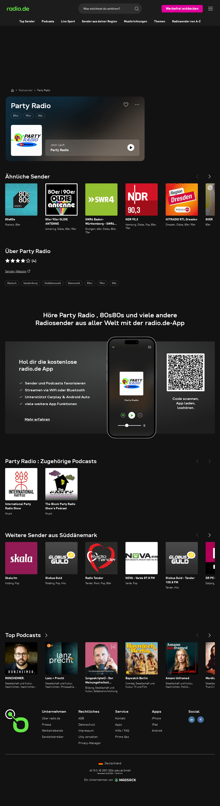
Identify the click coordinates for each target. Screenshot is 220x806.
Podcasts (48, 21)
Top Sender (27, 21)
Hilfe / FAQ (122, 730)
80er (16, 116)
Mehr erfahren (37, 419)
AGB (81, 718)
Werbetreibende (52, 730)
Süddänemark (52, 283)
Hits (40, 116)
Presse (46, 724)
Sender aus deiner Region (99, 21)
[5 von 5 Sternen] (28, 260)
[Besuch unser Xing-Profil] (200, 719)
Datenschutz (86, 724)
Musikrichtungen (135, 21)
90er (28, 116)
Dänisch (12, 283)
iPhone (156, 718)
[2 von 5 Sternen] (12, 260)
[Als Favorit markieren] (125, 104)
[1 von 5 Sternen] (7, 260)
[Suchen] (136, 8)
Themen (159, 21)
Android (157, 730)
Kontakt (120, 718)
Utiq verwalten (88, 736)
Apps (118, 724)
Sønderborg (30, 283)
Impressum (86, 730)
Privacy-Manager (89, 743)
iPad (155, 724)
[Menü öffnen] (210, 8)
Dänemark (74, 283)
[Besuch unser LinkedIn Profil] (191, 719)
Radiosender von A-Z (186, 21)
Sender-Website (15, 271)
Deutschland (112, 763)
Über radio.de (51, 718)
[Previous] (197, 175)
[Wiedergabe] (130, 147)
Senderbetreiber (53, 736)
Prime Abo (122, 736)
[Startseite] (12, 90)
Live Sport (68, 21)
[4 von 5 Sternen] (23, 260)
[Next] (210, 175)
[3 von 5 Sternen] (17, 260)
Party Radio (59, 150)
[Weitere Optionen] (136, 104)
